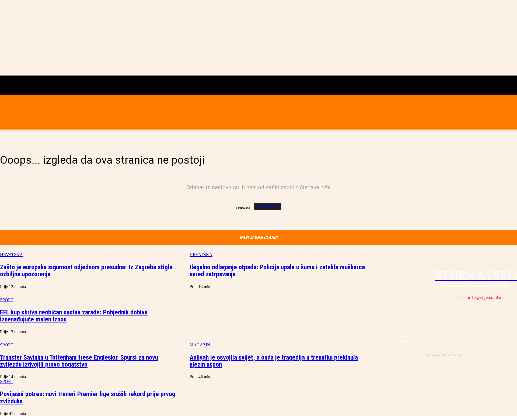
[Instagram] (442, 112)
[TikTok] (454, 112)
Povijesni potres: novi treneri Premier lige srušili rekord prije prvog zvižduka (87, 397)
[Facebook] (431, 112)
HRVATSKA (11, 254)
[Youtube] (465, 112)
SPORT (6, 381)
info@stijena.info (484, 297)
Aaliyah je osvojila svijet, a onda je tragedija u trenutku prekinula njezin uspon (274, 361)
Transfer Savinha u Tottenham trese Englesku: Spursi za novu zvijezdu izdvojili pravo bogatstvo (79, 361)
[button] (84, 111)
